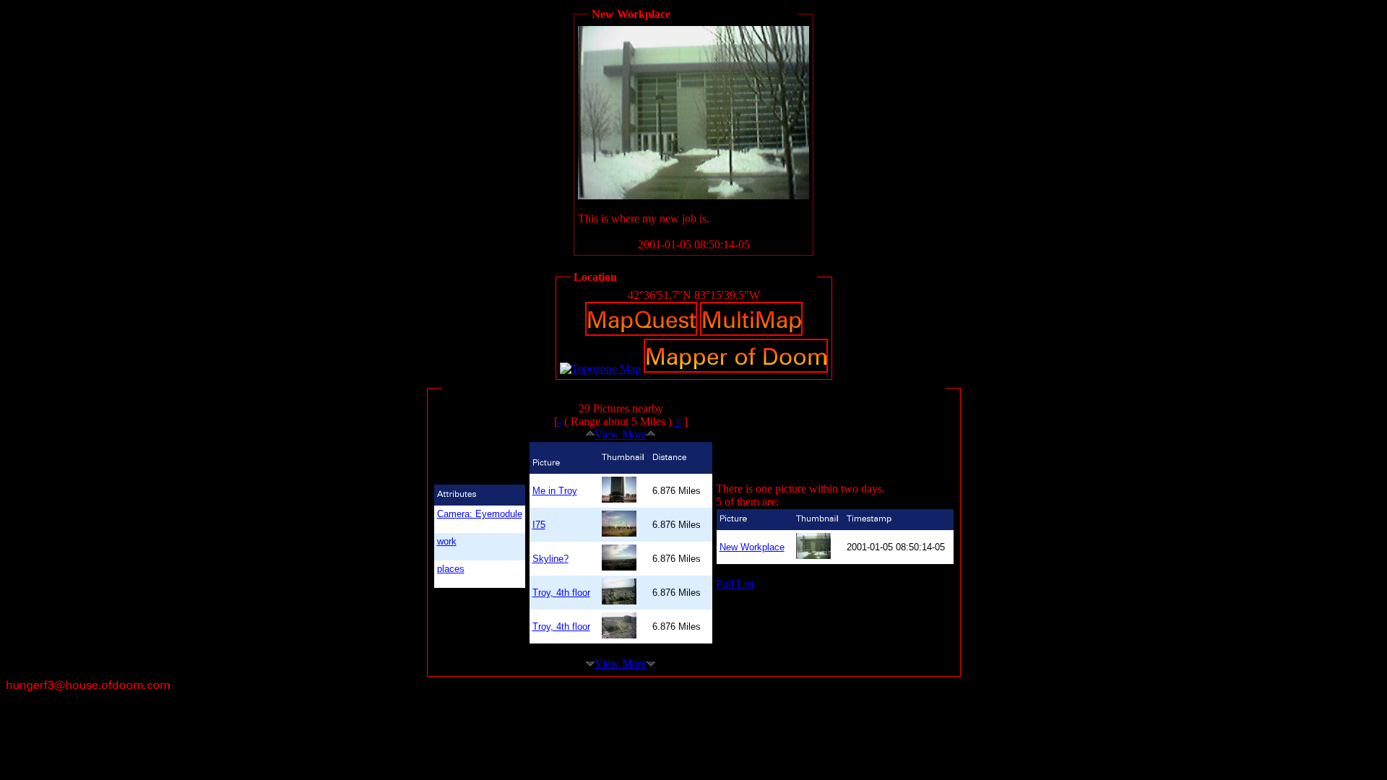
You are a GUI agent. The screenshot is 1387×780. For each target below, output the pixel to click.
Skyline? (550, 558)
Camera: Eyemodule (479, 513)
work (447, 541)
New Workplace (752, 547)
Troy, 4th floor (561, 592)
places (451, 568)
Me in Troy (554, 490)
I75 (538, 524)
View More (621, 434)
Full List (735, 584)
